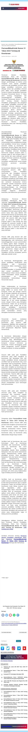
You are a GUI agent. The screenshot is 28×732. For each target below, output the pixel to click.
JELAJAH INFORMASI (7, 726)
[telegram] (17, 615)
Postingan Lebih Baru (6, 632)
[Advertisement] (14, 26)
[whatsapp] (14, 615)
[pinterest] (10, 615)
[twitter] (6, 615)
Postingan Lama (22, 632)
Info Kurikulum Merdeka (7, 661)
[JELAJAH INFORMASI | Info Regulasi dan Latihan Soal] (14, 4)
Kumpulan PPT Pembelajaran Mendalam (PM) (14, 674)
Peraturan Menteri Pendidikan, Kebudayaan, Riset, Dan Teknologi (14, 539)
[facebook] (3, 615)
